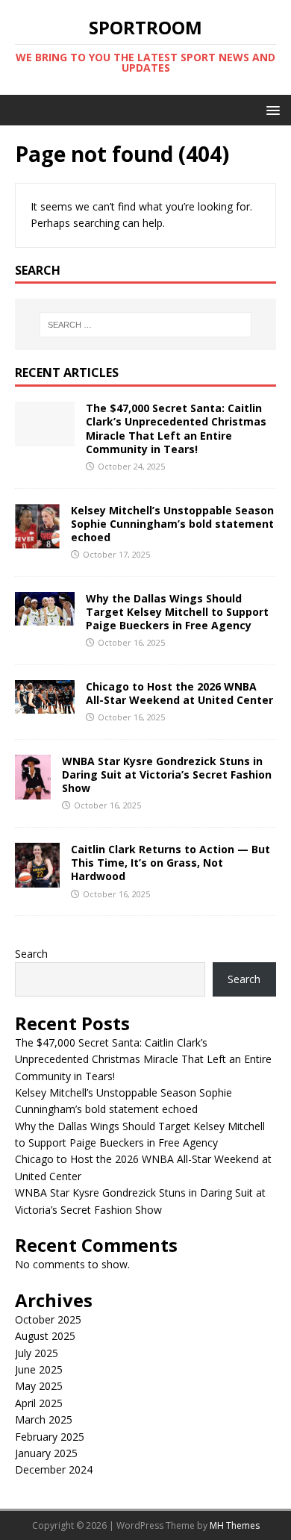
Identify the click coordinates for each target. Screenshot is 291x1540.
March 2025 (43, 1419)
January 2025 (46, 1453)
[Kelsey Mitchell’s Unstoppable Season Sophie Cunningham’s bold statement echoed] (37, 539)
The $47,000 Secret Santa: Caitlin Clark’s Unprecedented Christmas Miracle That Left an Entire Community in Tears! (176, 428)
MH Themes (235, 1525)
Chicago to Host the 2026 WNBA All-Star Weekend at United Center (179, 693)
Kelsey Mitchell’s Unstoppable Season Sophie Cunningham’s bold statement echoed (172, 523)
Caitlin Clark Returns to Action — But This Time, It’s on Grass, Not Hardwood (170, 862)
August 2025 (45, 1336)
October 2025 (48, 1319)
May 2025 (39, 1386)
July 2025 (36, 1353)
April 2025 (39, 1403)
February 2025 (49, 1437)
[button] (270, 109)
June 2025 (39, 1369)
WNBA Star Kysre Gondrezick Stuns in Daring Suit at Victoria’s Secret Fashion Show (167, 774)
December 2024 (54, 1469)
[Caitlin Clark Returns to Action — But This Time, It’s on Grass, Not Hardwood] (37, 879)
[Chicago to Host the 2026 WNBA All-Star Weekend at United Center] (45, 704)
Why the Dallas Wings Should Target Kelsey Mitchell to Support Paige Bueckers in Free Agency (177, 611)
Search (31, 954)
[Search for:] (145, 324)
